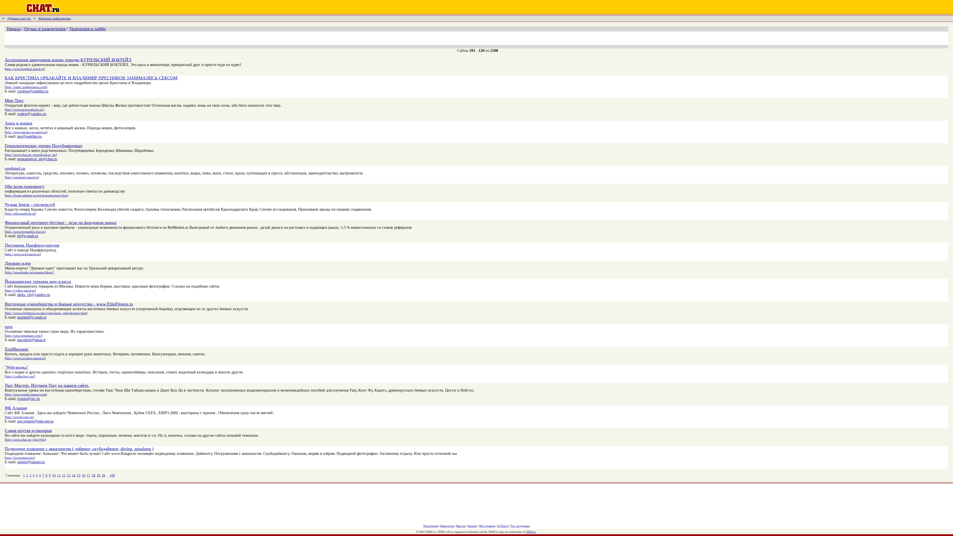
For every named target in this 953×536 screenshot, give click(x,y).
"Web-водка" (17, 367)
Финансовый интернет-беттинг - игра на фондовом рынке (61, 222)
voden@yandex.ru (31, 114)
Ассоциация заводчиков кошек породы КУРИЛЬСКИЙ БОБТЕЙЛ (68, 59)
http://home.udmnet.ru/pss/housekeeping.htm (36, 195)
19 (98, 475)
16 (83, 475)
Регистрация (430, 525)
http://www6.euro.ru (19, 417)
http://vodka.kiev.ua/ (20, 376)
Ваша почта (447, 525)
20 (103, 475)
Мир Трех (14, 100)
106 (112, 475)
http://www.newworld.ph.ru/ (24, 109)
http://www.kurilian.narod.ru (25, 69)
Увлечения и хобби (87, 28)
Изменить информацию (54, 18)
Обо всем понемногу (24, 186)
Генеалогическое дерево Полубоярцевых (43, 145)
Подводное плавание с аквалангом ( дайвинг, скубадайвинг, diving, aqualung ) (79, 448)
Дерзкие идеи (18, 263)
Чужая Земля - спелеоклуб (30, 204)
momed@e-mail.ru (31, 317)
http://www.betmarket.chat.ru (25, 232)
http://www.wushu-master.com (26, 394)
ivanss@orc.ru (28, 399)
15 (78, 475)
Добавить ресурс (19, 18)
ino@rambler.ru (29, 136)
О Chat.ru (503, 525)
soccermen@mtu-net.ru (35, 421)
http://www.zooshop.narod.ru (25, 358)
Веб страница (487, 525)
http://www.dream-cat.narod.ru (26, 132)
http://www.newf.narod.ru (23, 254)
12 (64, 475)
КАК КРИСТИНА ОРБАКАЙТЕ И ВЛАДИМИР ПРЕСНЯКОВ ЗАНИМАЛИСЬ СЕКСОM (91, 77)
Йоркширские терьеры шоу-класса (38, 281)
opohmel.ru (15, 168)
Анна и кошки (18, 123)
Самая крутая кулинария (28, 430)
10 (54, 475)
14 (73, 475)
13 (68, 475)
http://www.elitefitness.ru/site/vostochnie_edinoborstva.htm (46, 313)
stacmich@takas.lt (31, 340)
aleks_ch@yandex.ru (33, 295)
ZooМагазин (16, 349)
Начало (14, 28)
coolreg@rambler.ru (32, 91)
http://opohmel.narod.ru (22, 177)
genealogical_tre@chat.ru (37, 159)
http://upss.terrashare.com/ (23, 335)
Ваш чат (461, 525)
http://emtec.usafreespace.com (26, 87)
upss (9, 326)
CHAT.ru (531, 531)
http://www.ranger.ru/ (20, 458)
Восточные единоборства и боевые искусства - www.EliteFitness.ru (69, 304)
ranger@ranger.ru (31, 462)
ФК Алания (16, 407)
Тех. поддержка (520, 525)
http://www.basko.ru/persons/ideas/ (29, 272)
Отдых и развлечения (45, 28)
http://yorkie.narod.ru (20, 290)
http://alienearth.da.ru (20, 213)
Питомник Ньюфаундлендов (32, 245)
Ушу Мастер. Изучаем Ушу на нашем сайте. (47, 385)
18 (93, 475)
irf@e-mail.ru (27, 236)
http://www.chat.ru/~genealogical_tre (31, 155)
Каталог (472, 525)
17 (88, 475)
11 (59, 475)
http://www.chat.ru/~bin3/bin (25, 439)
